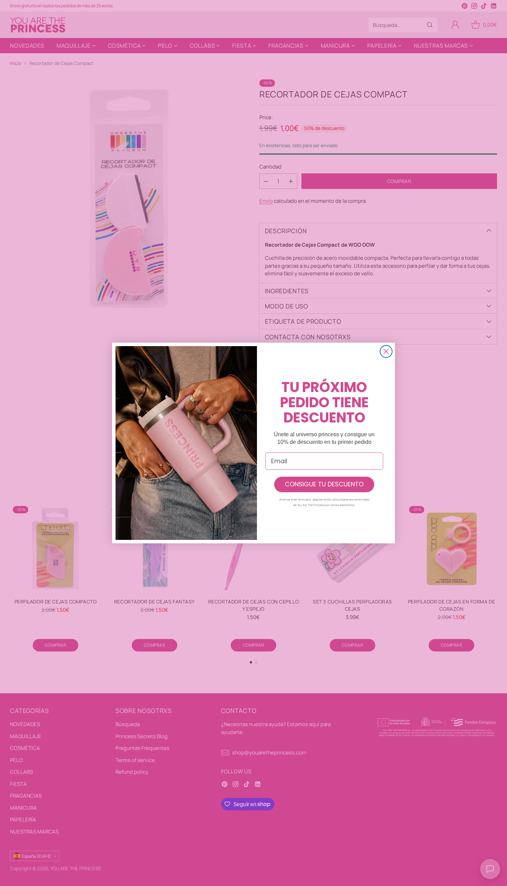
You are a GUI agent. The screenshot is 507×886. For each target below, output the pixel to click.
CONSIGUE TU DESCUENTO (324, 484)
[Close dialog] (386, 351)
